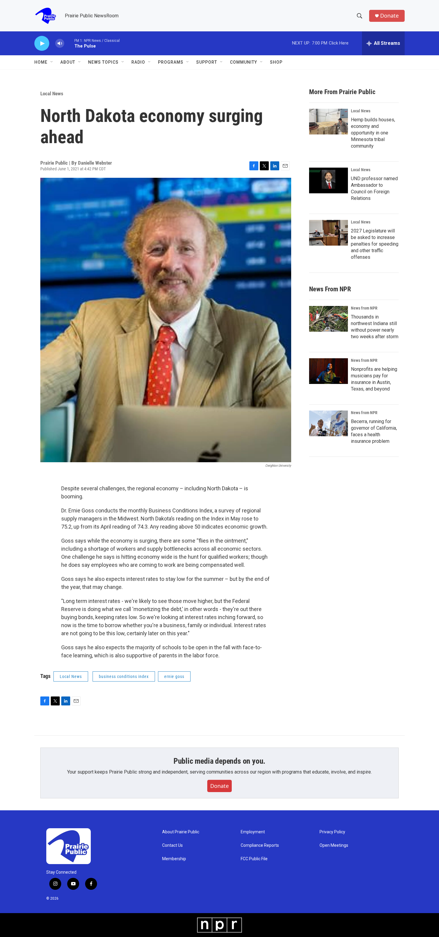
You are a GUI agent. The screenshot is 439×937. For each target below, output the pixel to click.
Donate (389, 16)
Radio (138, 62)
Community (243, 62)
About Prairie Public (180, 832)
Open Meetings (334, 845)
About (67, 62)
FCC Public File (254, 859)
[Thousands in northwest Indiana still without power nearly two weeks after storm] (328, 319)
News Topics (103, 62)
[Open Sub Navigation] (52, 62)
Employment (253, 832)
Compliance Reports (260, 845)
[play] (42, 43)
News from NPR (364, 308)
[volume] (60, 43)
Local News (51, 94)
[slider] (69, 43)
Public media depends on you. (219, 761)
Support (206, 62)
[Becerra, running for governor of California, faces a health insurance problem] (328, 423)
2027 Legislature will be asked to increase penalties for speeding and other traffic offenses (374, 244)
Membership (174, 859)
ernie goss (174, 676)
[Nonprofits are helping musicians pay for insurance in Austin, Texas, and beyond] (328, 371)
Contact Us (172, 845)
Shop (276, 62)
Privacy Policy (332, 832)
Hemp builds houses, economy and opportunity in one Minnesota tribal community (373, 133)
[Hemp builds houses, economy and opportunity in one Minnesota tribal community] (328, 121)
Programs (170, 62)
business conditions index (124, 676)
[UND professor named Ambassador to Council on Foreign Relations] (328, 180)
